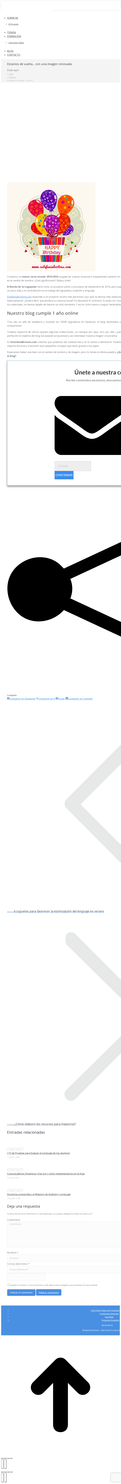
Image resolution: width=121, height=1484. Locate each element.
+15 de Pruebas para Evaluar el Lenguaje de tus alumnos (38, 1153)
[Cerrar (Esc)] (2, 1458)
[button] (26, 13)
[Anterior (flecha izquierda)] (2, 1464)
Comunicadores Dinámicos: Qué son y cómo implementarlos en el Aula (46, 1173)
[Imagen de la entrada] (15, 1149)
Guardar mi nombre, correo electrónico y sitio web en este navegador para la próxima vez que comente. (54, 1285)
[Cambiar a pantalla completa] (8, 1458)
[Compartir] (5, 1458)
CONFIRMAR (64, 475)
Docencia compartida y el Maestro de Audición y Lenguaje (39, 1194)
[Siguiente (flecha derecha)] (5, 1464)
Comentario (13, 1219)
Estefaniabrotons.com (19, 296)
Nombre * (12, 1252)
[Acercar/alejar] (11, 1458)
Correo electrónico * (18, 1263)
